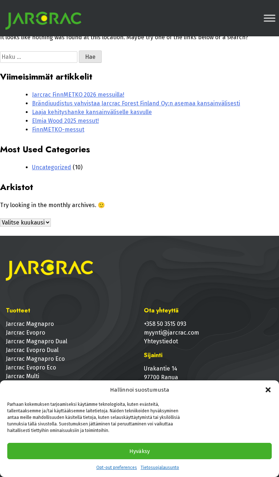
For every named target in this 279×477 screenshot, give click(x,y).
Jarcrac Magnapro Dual (36, 341)
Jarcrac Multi (22, 376)
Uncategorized (51, 167)
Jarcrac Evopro (25, 332)
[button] (268, 389)
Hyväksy (139, 451)
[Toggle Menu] (269, 18)
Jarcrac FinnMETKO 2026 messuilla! (78, 94)
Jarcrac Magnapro (30, 323)
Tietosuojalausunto (160, 467)
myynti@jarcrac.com (171, 332)
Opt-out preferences (116, 467)
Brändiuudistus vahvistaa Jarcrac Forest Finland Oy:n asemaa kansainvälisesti (136, 103)
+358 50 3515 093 (165, 323)
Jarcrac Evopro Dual (32, 350)
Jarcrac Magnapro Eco (35, 358)
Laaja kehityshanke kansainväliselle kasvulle (92, 112)
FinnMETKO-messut (58, 129)
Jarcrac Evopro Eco (31, 367)
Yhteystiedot (161, 341)
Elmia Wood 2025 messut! (65, 120)
